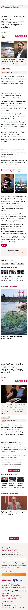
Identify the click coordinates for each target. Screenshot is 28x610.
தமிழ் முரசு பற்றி (6, 595)
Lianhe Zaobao (5, 587)
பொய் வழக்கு (21, 263)
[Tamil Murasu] (6, 580)
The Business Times (15, 586)
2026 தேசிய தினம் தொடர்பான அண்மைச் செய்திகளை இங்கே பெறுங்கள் (13, 6)
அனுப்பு (14, 575)
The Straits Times (6, 586)
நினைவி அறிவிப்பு (12, 598)
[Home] (17, 580)
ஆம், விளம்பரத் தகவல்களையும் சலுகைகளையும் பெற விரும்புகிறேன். (13, 570)
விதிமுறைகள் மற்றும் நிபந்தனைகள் (9, 565)
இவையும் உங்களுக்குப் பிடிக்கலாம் (11, 170)
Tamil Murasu (19, 587)
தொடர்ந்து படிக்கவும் (14, 470)
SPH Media (22, 608)
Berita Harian (12, 587)
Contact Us (11, 601)
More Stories (14, 538)
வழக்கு (12, 263)
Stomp (24, 587)
